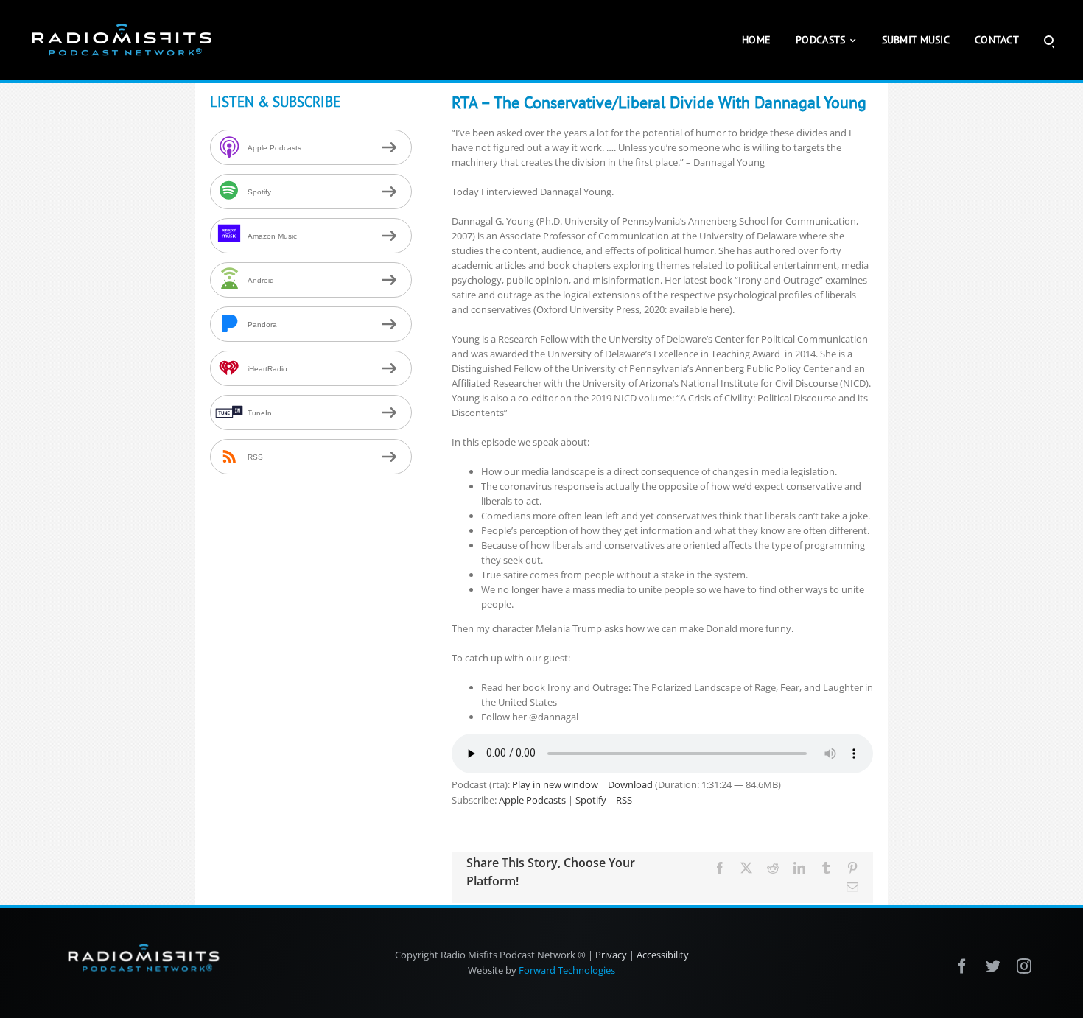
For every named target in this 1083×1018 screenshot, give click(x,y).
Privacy (611, 954)
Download (630, 784)
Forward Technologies (567, 970)
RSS (624, 800)
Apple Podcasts (532, 800)
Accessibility (663, 954)
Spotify (590, 800)
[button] (1049, 40)
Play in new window (555, 784)
